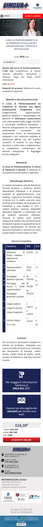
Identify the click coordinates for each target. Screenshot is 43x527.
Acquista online (21, 440)
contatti (12, 411)
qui (23, 521)
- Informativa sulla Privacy (11, 482)
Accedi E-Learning (33, 16)
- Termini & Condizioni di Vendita (13, 487)
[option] (8, 497)
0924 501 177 (21, 388)
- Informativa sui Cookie (10, 484)
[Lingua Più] (21, 10)
